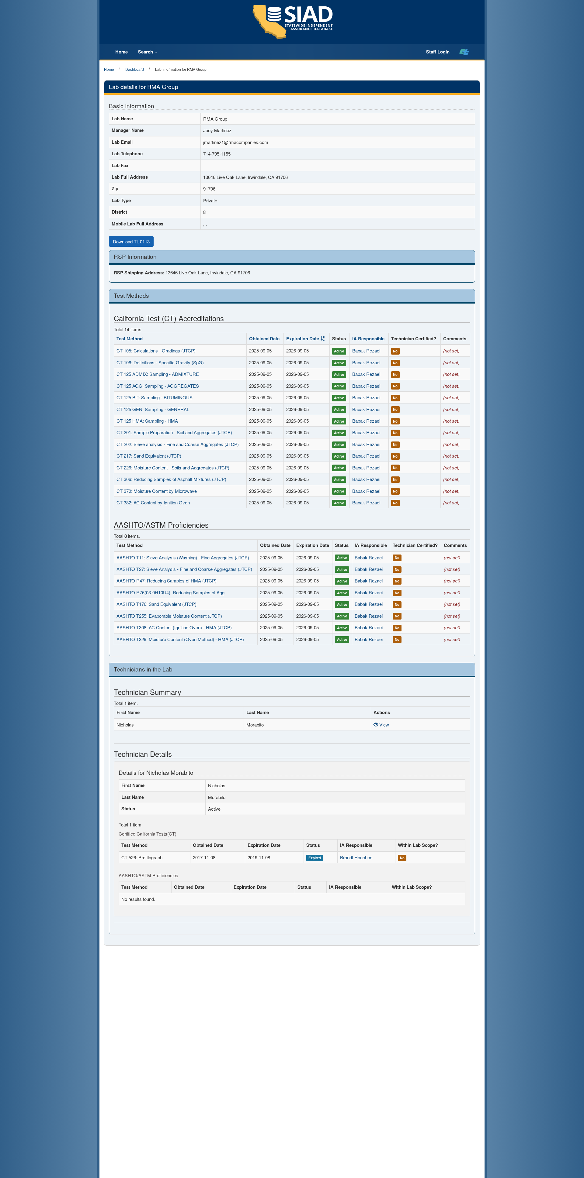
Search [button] (146, 51)
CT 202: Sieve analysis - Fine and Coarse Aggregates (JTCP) (177, 444)
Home (121, 51)
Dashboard (134, 69)
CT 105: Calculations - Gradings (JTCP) (156, 350)
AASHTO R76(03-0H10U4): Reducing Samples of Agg (170, 592)
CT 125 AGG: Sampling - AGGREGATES (157, 386)
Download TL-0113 (131, 241)
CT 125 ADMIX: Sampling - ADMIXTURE (157, 374)
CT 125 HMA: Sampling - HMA (147, 420)
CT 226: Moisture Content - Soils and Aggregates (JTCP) (172, 467)
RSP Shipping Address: (139, 273)
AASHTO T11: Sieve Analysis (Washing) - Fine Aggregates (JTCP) (182, 557)
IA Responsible (368, 338)
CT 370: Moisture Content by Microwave (156, 491)
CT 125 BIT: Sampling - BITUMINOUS (154, 397)
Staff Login (438, 51)
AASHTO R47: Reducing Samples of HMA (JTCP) (166, 580)
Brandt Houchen (356, 857)
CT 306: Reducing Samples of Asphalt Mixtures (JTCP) (171, 479)
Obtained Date (264, 338)
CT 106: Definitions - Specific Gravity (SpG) (160, 362)
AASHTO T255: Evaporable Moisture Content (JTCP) (169, 616)
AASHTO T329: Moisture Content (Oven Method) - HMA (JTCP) (180, 639)
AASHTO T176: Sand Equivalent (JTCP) (156, 604)
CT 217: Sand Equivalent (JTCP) (148, 455)
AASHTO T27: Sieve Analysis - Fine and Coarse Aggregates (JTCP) (184, 569)
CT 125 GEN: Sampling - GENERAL (152, 409)
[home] (464, 52)
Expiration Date (302, 338)
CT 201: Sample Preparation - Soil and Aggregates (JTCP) (174, 432)
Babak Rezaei (366, 350)
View (383, 724)
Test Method (129, 338)
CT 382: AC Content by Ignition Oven (153, 502)
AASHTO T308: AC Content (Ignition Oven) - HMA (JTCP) (174, 627)
